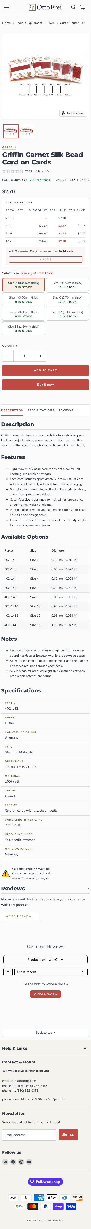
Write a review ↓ (20, 916)
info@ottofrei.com (23, 1081)
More (51, 23)
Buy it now (45, 384)
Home (6, 23)
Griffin (9, 147)
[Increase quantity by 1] (40, 356)
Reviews (65, 410)
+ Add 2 (46, 259)
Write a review (45, 994)
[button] (11, 131)
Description (12, 410)
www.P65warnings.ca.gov (30, 878)
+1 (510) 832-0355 (25, 1091)
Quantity (10, 346)
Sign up (68, 1134)
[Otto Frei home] (45, 7)
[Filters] (8, 972)
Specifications (40, 410)
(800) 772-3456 (36, 1086)
